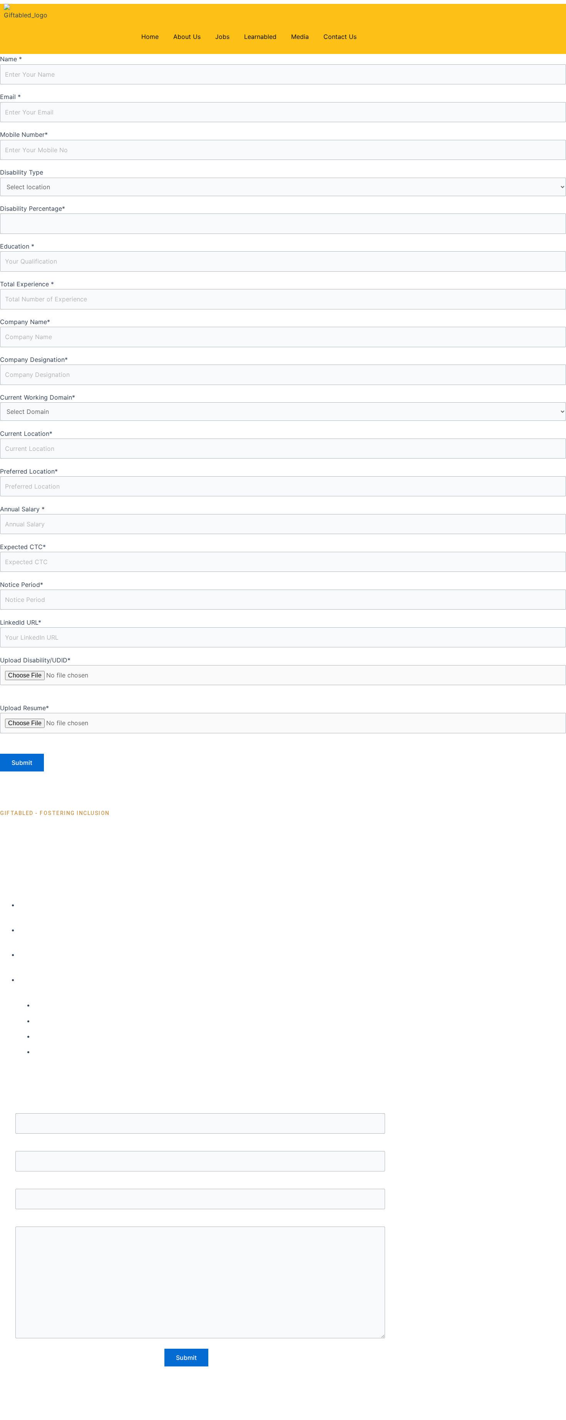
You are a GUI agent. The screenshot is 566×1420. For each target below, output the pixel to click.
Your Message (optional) (200, 1221)
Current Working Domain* (37, 397)
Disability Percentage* (32, 208)
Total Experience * (27, 284)
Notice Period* (21, 584)
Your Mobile (200, 1184)
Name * (11, 59)
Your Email (200, 1146)
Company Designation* (34, 359)
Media (300, 36)
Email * (10, 97)
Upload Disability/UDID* (35, 660)
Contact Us (340, 36)
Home (150, 36)
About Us (187, 36)
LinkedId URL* (20, 622)
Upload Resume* (24, 708)
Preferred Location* (29, 471)
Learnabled (260, 36)
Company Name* (25, 322)
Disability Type (21, 172)
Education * (17, 246)
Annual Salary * (22, 509)
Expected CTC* (23, 547)
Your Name (200, 1108)
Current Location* (26, 433)
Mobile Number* (24, 134)
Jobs (222, 36)
